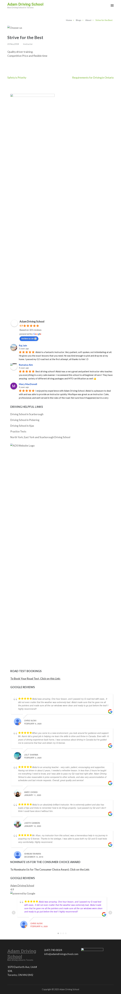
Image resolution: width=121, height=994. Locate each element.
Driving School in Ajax (22, 425)
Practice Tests (18, 431)
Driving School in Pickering (24, 419)
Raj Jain (23, 345)
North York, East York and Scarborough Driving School (40, 437)
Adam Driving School (25, 4)
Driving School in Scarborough (26, 414)
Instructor (28, 44)
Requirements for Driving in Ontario (93, 77)
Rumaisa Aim (26, 364)
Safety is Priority (16, 77)
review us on (27, 338)
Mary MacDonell (28, 384)
